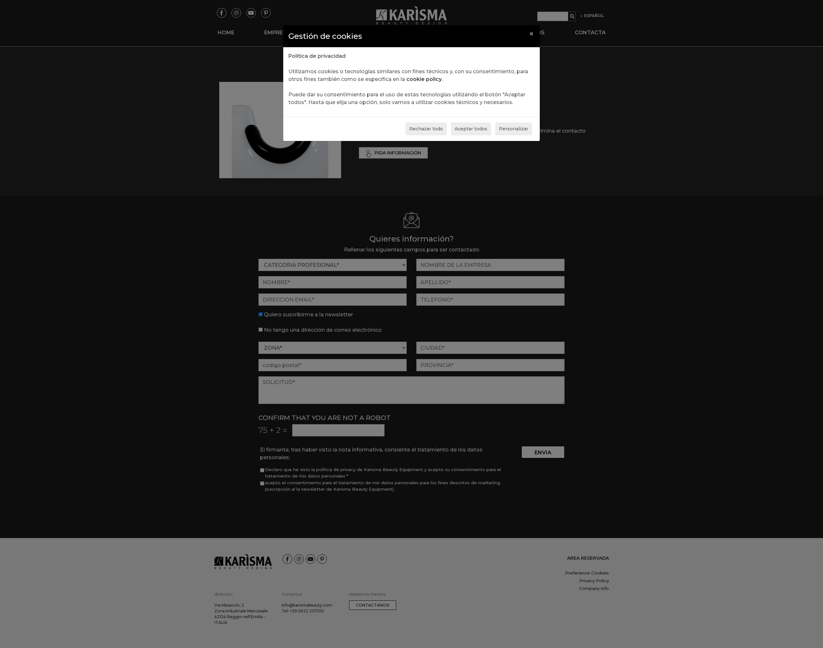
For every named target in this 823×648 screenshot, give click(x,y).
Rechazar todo (426, 129)
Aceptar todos (471, 129)
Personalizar (513, 129)
